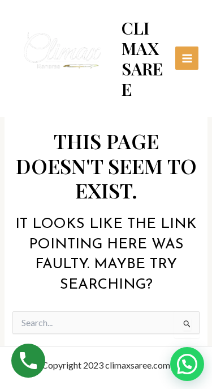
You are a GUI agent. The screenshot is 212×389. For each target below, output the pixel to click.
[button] (187, 364)
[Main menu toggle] (186, 58)
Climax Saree (142, 58)
